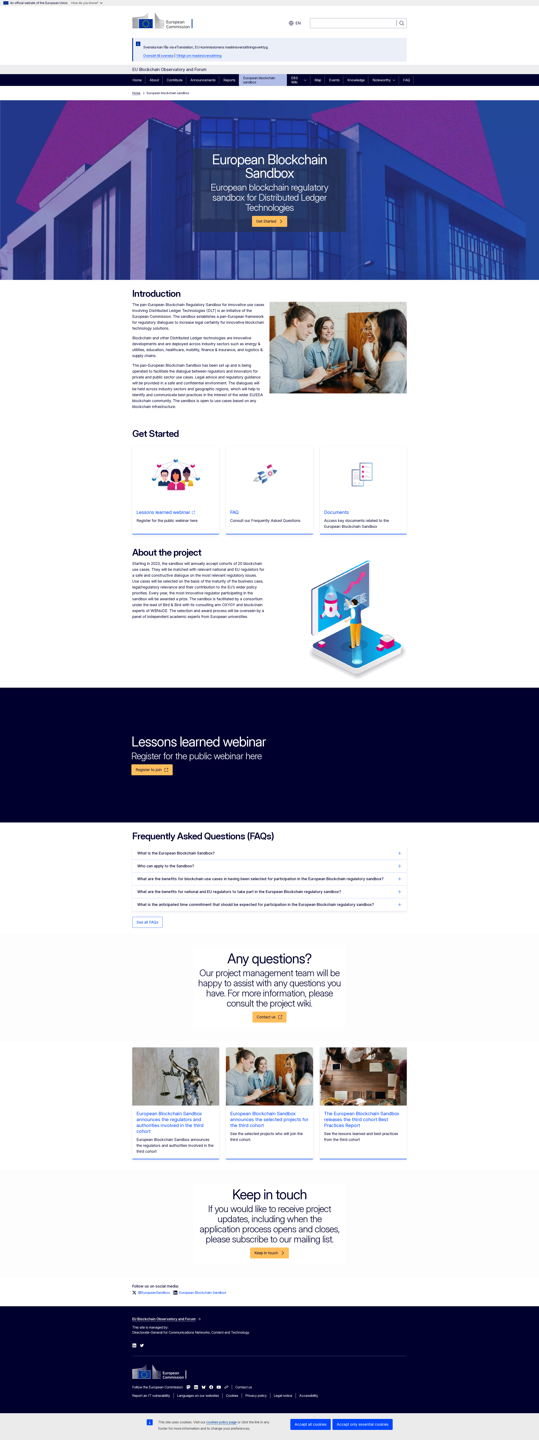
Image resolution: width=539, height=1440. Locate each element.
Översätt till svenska (158, 55)
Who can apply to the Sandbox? (165, 866)
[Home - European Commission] (166, 21)
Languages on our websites (198, 1395)
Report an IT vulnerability (151, 1395)
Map (318, 80)
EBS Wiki (294, 80)
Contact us (243, 1387)
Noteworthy (381, 80)
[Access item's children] (306, 80)
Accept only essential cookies (362, 1424)
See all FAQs (147, 922)
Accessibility (308, 1395)
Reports (229, 80)
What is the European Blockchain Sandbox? (176, 853)
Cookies (232, 1395)
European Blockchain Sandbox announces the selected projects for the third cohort (269, 1119)
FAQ (406, 80)
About (154, 80)
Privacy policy (256, 1395)
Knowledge (356, 80)
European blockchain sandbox (259, 80)
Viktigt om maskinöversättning (198, 55)
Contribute (175, 80)
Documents (336, 512)
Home (137, 80)
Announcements (203, 80)
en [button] (298, 23)
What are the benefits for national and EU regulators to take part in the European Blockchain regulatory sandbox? (239, 891)
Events (334, 80)
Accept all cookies (311, 1424)
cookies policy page (221, 1422)
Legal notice (283, 1395)
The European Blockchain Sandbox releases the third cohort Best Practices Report (361, 1119)
